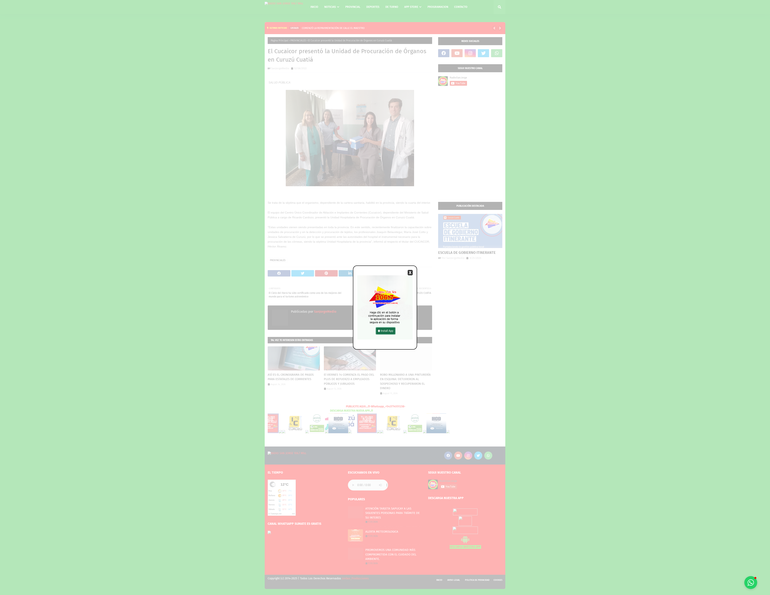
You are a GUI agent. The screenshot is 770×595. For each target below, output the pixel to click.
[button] (750, 582)
